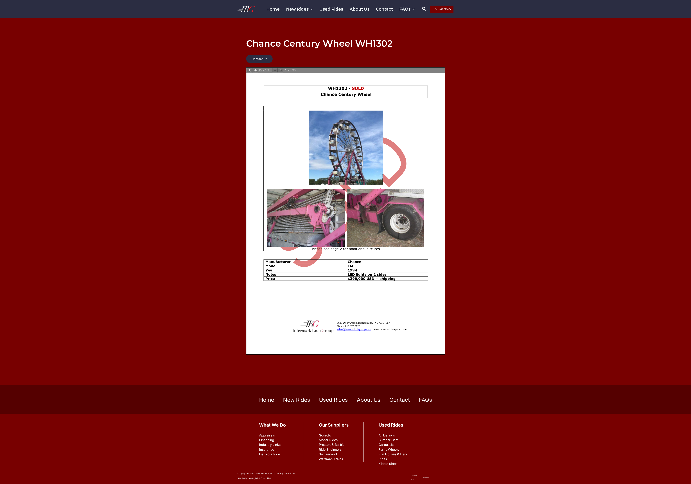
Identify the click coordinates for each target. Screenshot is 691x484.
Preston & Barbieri (332, 445)
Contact (384, 9)
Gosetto (325, 435)
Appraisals (267, 435)
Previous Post (249, 371)
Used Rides (331, 9)
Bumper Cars (388, 440)
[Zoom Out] (275, 70)
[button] (311, 9)
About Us (359, 9)
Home (273, 9)
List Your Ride (269, 454)
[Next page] (255, 70)
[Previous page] (249, 70)
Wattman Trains (331, 459)
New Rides (297, 9)
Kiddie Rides (388, 464)
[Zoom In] (280, 70)
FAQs (404, 9)
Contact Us (259, 59)
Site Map (426, 477)
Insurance (266, 449)
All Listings (387, 435)
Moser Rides (328, 440)
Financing (266, 440)
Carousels (386, 445)
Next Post (444, 371)
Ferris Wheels (389, 449)
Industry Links (270, 445)
